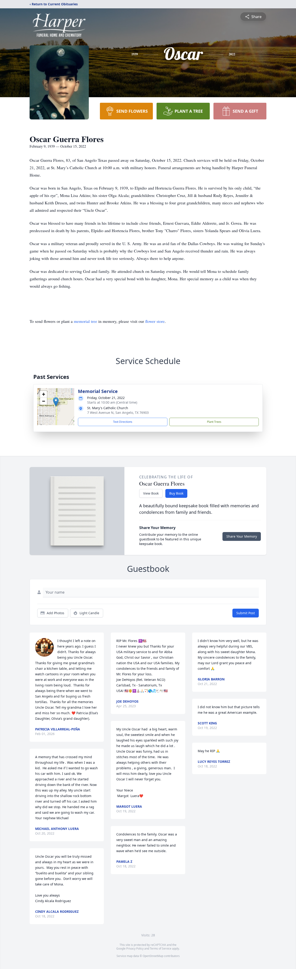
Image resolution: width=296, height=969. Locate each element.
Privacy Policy (135, 948)
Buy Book (176, 493)
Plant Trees (214, 422)
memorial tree (85, 321)
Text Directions (122, 422)
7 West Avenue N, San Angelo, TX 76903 (118, 412)
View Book (151, 493)
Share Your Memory (241, 536)
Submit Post (245, 613)
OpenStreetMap (153, 956)
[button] (56, 402)
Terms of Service (160, 948)
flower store (155, 321)
